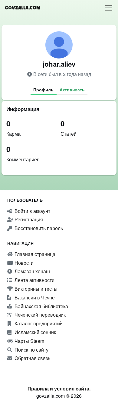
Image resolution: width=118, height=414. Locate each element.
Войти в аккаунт (31, 210)
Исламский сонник (34, 332)
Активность (72, 90)
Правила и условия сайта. (59, 388)
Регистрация (28, 219)
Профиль (43, 90)
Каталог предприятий (38, 323)
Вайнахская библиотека (40, 306)
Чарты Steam (28, 340)
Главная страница (34, 254)
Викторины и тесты (35, 288)
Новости (23, 262)
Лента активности (33, 280)
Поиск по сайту (30, 349)
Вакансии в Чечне (34, 297)
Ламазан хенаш (31, 271)
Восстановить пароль (38, 228)
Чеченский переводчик (39, 314)
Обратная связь (31, 358)
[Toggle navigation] (108, 7)
